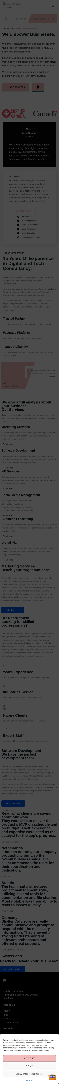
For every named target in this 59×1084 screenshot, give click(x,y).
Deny (29, 1066)
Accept (29, 1058)
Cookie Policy (28, 1080)
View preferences (30, 1074)
